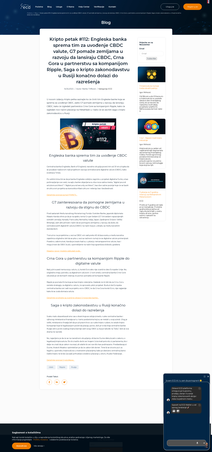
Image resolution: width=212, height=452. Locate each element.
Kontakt (112, 7)
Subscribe (151, 59)
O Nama (70, 7)
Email (141, 49)
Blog (49, 7)
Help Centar (84, 7)
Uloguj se (170, 7)
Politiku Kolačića (40, 440)
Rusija (73, 367)
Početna (39, 7)
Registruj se (192, 7)
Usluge (59, 7)
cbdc (51, 367)
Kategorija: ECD (105, 89)
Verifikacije (99, 7)
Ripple (62, 367)
